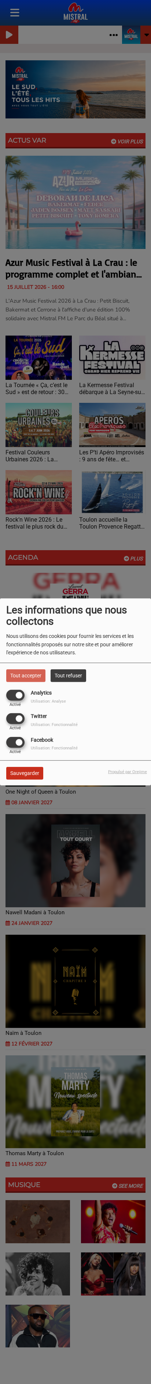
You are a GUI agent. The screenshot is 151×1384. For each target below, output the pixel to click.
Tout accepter (25, 675)
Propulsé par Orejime (127, 771)
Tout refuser (68, 675)
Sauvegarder (24, 773)
